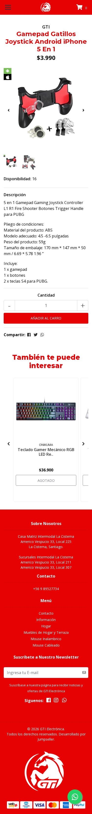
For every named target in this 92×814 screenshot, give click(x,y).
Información (46, 619)
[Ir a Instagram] (56, 701)
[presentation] (8, 110)
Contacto (46, 613)
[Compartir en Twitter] (36, 334)
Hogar (46, 626)
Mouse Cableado (46, 645)
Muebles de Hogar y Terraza (46, 632)
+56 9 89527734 (46, 588)
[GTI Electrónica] (46, 7)
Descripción (15, 194)
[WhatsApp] (64, 701)
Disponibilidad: (17, 178)
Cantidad (46, 295)
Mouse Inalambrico (46, 638)
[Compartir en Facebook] (29, 334)
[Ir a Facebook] (48, 701)
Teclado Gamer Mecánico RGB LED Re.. (46, 452)
